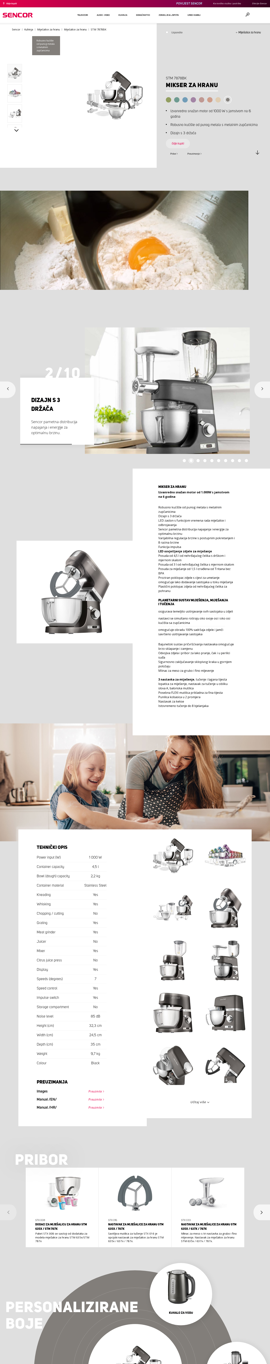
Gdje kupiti (13, 3)
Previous (16, 55)
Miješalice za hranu (249, 32)
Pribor (175, 153)
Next (16, 131)
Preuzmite (92, 1092)
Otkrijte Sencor (258, 3)
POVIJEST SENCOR (181, 3)
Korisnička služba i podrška (221, 3)
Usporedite (177, 33)
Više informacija (60, 1235)
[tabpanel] (135, 390)
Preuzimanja (200, 153)
